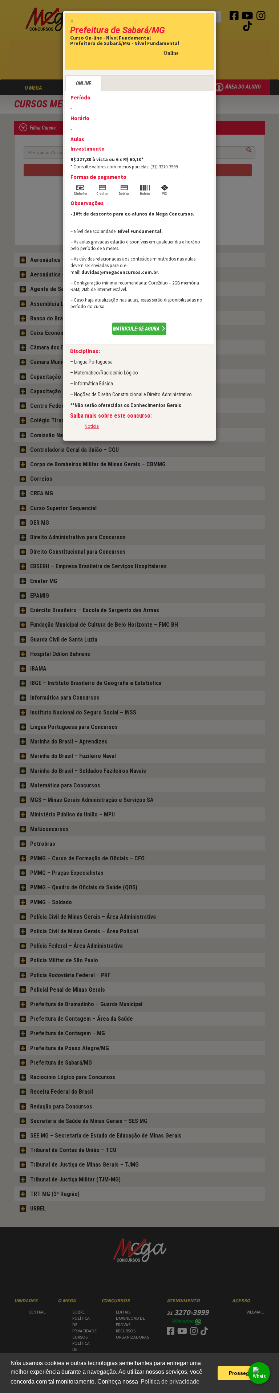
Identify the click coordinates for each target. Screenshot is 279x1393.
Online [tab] (83, 83)
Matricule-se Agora (137, 329)
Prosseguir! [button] (243, 1373)
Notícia (92, 426)
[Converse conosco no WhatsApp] (259, 1373)
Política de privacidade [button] (170, 1381)
